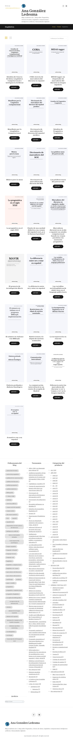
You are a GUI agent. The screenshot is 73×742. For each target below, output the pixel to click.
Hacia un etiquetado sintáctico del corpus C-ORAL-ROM (36, 523)
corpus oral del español (13, 507)
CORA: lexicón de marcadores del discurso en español (36, 79)
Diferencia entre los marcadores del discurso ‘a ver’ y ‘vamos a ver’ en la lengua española (58, 389)
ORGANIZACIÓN (56, 672)
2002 (54, 491)
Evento (31, 513)
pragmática (9, 586)
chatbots (8, 500)
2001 (54, 488)
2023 (54, 527)
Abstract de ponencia (59, 592)
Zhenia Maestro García (60, 561)
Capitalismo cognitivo (36, 484)
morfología (9, 579)
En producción (57, 568)
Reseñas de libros (58, 652)
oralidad (18, 579)
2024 (54, 529)
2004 (54, 493)
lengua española (11, 546)
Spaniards (32, 676)
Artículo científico (58, 600)
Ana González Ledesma (60, 544)
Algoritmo (56, 597)
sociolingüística (10, 631)
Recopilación (57, 644)
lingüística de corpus (12, 568)
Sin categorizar (55, 691)
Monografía (56, 627)
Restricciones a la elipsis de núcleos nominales (36, 338)
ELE (7, 518)
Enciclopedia (57, 615)
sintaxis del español (12, 616)
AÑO (52, 473)
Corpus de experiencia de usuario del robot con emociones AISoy (37, 488)
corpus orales (10, 511)
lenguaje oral (10, 557)
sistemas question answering (14, 627)
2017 (54, 516)
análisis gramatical (11, 485)
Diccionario (56, 612)
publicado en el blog (59, 578)
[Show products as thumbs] (6, 38)
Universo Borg (57, 689)
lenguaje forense (11, 553)
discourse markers (11, 514)
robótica (8, 607)
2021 (54, 524)
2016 (54, 514)
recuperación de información (14, 602)
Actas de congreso (58, 595)
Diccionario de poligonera (37, 499)
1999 (54, 483)
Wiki (54, 669)
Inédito (55, 570)
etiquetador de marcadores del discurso (14, 526)
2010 (54, 503)
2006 (54, 498)
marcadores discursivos (13, 575)
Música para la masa (14, 180)
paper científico (10, 583)
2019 (54, 519)
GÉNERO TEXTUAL (57, 585)
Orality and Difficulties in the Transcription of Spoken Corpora (37, 617)
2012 (54, 506)
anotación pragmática (12, 474)
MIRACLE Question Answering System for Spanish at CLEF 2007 (36, 593)
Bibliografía (56, 607)
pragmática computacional (14, 590)
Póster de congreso (59, 633)
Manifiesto (56, 622)
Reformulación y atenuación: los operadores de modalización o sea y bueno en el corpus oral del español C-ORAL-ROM (37, 654)
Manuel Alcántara (58, 558)
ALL (52, 470)
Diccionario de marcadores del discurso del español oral (37, 495)
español (14, 518)
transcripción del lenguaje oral (14, 640)
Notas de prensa (58, 630)
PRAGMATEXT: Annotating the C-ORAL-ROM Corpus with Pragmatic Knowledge (37, 623)
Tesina (55, 654)
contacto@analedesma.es (12, 8)
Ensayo (55, 617)
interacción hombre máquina (14, 536)
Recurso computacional (60, 647)
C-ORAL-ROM (10, 496)
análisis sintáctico (11, 489)
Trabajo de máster (58, 662)
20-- (54, 486)
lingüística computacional (13, 564)
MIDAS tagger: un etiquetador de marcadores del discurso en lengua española (58, 80)
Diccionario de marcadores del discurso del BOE (36, 181)
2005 (54, 496)
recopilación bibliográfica (13, 597)
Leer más (14, 87)
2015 (54, 511)
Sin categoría (33, 669)
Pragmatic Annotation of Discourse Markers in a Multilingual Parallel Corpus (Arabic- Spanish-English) (37, 643)
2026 (54, 534)
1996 (54, 475)
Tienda (59, 26)
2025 (54, 532)
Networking (34, 692)
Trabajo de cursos (58, 659)
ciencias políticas (11, 503)
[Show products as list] (11, 38)
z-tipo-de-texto (33, 684)
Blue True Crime (58, 674)
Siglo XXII (56, 681)
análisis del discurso (12, 481)
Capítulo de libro (58, 609)
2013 (54, 509)
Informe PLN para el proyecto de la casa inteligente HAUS (35, 529)
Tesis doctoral (57, 657)
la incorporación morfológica (14, 541)
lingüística (9, 561)
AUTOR (53, 537)
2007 (54, 501)
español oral (10, 522)
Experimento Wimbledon (37, 516)
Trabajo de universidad (60, 664)
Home (54, 26)
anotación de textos (12, 470)
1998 (54, 480)
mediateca (34, 686)
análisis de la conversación (14, 478)
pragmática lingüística (12, 594)
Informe (55, 620)
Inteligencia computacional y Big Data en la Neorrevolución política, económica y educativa (37, 538)
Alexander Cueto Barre (60, 539)
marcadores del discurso (13, 572)
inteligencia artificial (12, 531)
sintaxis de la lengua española (14, 612)
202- (54, 521)
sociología (9, 635)
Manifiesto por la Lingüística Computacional (14, 131)
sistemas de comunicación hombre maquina (14, 621)
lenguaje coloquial (11, 550)
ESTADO (53, 565)
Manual (55, 625)
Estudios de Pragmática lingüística (58, 131)
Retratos (35, 689)
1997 (54, 478)
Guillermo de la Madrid (60, 553)
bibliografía (9, 492)
